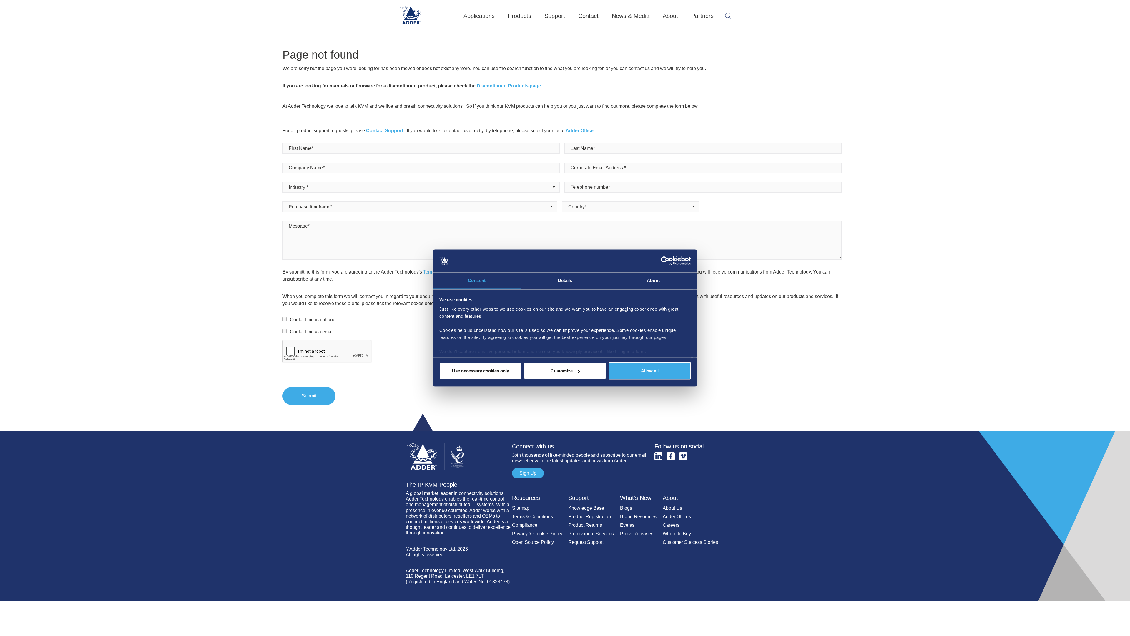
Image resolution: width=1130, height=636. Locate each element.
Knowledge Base (586, 508)
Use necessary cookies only (480, 370)
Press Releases (636, 533)
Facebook (671, 456)
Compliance (524, 525)
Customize (562, 370)
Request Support (586, 542)
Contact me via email (312, 331)
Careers (671, 525)
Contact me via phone (312, 319)
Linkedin (658, 456)
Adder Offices (677, 516)
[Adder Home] (459, 440)
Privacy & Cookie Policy (537, 533)
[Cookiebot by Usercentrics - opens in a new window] (665, 260)
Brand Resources (638, 516)
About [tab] (653, 280)
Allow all (650, 370)
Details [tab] (565, 280)
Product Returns (585, 525)
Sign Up (527, 473)
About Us (672, 508)
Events (627, 525)
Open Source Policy (533, 542)
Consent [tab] (477, 280)
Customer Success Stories (690, 542)
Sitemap (520, 508)
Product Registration (589, 516)
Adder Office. (580, 130)
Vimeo (683, 456)
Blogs (626, 508)
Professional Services (591, 533)
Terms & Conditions (532, 516)
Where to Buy (677, 533)
